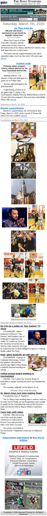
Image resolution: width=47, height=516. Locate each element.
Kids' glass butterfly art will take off (19, 355)
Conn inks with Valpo (12, 412)
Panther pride (23, 63)
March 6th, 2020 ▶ (38, 16)
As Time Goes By (23, 28)
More (4, 58)
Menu (43, 7)
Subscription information (16, 437)
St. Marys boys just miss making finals (21, 393)
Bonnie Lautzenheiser (12, 108)
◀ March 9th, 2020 (9, 16)
